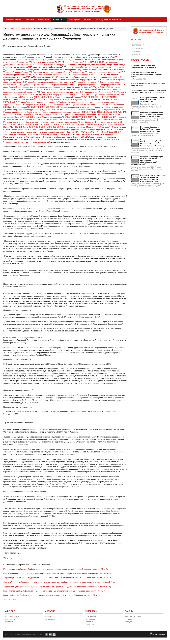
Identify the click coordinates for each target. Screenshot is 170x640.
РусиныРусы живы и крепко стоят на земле (38, 102)
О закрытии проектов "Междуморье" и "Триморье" (88, 127)
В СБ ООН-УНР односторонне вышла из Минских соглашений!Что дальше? (65, 75)
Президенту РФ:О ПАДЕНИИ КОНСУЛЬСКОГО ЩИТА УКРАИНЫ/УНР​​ (152, 100)
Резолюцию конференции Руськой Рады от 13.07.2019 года (68, 137)
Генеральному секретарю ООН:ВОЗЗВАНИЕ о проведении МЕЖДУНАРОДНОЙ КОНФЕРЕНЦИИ (147, 160)
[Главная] (6, 29)
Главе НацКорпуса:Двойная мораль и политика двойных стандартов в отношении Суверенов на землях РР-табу (51, 595)
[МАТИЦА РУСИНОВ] (84, 8)
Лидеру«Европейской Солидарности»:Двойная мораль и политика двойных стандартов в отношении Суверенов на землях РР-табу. (60, 582)
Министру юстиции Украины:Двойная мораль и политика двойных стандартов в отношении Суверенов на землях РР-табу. (55, 569)
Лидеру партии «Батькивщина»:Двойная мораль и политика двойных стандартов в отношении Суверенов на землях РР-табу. (57, 578)
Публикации (137, 48)
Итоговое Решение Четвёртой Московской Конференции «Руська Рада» (146, 74)
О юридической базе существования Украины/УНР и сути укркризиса (82, 104)
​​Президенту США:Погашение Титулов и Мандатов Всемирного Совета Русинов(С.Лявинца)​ (153, 178)
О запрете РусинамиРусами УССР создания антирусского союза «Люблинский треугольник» (44, 72)
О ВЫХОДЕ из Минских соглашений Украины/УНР (63, 97)
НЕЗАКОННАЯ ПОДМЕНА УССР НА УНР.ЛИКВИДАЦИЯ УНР (93, 132)
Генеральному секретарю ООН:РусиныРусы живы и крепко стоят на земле (151, 114)
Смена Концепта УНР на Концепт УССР (21, 97)
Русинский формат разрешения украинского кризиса (26, 142)
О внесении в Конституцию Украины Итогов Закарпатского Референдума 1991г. (61, 80)
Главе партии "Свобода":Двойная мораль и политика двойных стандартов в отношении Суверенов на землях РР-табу (54, 591)
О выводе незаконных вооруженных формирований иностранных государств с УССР (75, 129)
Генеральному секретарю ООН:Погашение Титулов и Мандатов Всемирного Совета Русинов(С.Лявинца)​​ (152, 143)
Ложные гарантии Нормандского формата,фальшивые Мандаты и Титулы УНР (38, 134)
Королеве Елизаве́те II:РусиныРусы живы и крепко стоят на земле (150, 129)
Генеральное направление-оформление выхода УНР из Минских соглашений (148, 91)
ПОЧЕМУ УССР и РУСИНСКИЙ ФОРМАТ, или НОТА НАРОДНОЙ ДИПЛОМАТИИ (75, 89)
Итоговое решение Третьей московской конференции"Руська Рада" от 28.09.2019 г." (82, 139)
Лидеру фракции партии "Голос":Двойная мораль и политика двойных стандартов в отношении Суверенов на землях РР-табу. (57, 586)
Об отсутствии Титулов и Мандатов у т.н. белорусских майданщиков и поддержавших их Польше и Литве (75, 70)
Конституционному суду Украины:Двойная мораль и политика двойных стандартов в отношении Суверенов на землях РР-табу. (58, 573)
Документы (137, 55)
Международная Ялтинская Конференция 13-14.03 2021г (143, 66)
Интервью (136, 51)
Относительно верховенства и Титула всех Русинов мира (62, 99)
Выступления (138, 45)
